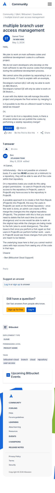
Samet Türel (18, 36)
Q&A (18, 14)
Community (20, 4)
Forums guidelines (16, 417)
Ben (12, 155)
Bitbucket (26, 14)
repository (42, 359)
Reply (5, 268)
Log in (7, 284)
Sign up (16, 284)
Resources (13, 431)
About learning (15, 427)
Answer (8, 128)
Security (12, 465)
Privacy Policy (15, 456)
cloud (32, 359)
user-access (9, 363)
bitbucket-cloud (11, 359)
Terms (11, 461)
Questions (37, 14)
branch (24, 359)
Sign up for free (15, 309)
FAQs (11, 413)
